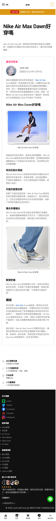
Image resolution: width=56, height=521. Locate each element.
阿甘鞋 (4, 430)
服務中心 (11, 503)
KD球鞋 (5, 464)
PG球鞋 (5, 468)
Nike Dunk (6, 441)
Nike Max (19, 305)
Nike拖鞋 (6, 427)
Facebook (10, 409)
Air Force (6, 434)
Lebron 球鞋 (7, 471)
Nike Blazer (7, 437)
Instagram (10, 417)
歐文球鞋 (5, 454)
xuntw (8, 401)
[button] (52, 4)
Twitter (9, 405)
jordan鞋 (5, 461)
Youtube (9, 413)
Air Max (5, 444)
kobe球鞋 (6, 458)
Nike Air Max (40, 80)
